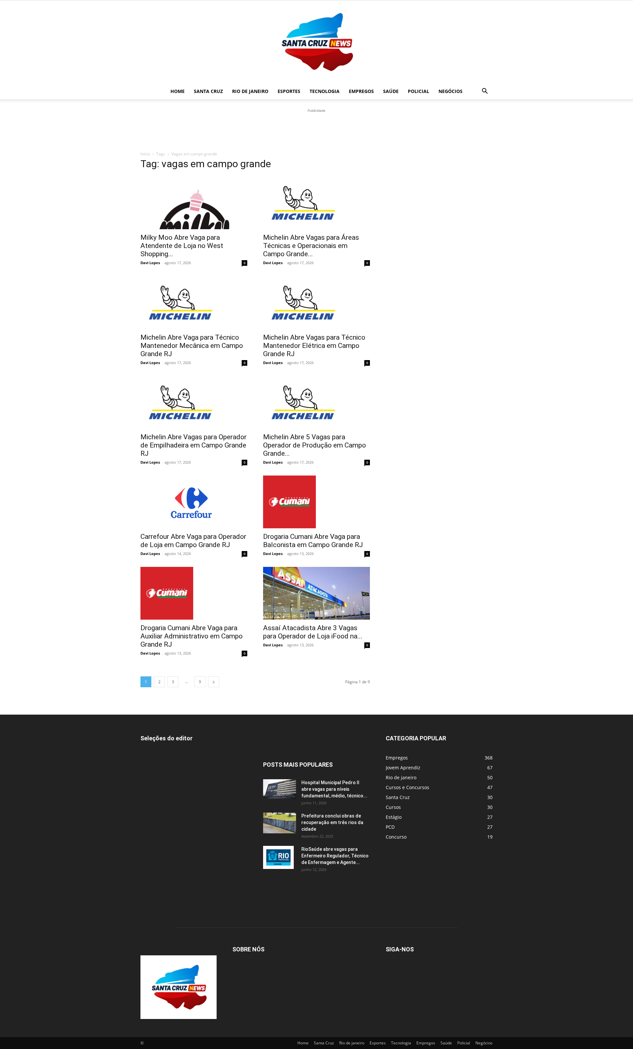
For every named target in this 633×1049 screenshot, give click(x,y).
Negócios (450, 91)
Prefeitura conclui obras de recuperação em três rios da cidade (332, 822)
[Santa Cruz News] (316, 42)
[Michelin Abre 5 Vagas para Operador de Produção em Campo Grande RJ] (316, 402)
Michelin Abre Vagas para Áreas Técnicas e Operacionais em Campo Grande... (311, 245)
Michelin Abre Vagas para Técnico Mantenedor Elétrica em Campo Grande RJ (314, 345)
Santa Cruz (208, 91)
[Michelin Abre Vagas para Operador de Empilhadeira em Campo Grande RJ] (193, 402)
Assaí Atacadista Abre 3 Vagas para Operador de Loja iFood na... (312, 632)
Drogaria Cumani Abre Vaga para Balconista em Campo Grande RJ (313, 541)
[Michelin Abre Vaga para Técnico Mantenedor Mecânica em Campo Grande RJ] (193, 302)
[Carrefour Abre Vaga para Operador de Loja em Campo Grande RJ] (193, 502)
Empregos (361, 91)
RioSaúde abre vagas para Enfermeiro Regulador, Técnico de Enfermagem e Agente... (335, 856)
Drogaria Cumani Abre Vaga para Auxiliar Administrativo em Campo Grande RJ (191, 636)
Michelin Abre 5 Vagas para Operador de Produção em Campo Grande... (314, 445)
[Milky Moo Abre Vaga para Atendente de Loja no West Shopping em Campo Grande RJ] (193, 202)
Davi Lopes (150, 262)
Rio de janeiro (250, 91)
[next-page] (213, 681)
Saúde (391, 91)
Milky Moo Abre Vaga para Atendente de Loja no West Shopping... (181, 245)
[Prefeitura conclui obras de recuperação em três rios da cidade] (279, 823)
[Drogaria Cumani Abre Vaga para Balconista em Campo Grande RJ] (316, 502)
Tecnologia (325, 91)
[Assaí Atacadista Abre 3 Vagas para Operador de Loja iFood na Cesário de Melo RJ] (316, 593)
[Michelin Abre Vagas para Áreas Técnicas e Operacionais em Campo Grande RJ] (316, 202)
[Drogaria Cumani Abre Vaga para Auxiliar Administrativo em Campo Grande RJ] (193, 593)
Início (145, 154)
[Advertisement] (316, 129)
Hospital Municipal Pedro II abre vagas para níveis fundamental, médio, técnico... (334, 789)
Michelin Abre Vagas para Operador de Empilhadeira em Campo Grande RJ (193, 445)
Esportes (289, 91)
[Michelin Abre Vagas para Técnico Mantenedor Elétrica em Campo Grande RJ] (316, 302)
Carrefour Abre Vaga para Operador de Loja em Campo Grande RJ (193, 541)
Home (177, 91)
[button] (485, 92)
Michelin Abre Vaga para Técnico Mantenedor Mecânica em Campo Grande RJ (191, 345)
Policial (418, 91)
